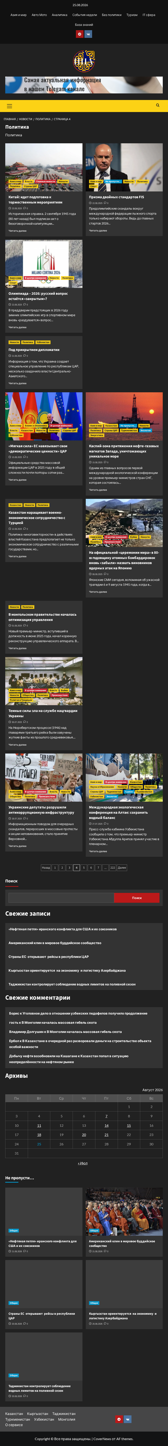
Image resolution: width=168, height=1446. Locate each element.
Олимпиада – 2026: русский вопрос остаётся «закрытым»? (38, 296)
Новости (63, 181)
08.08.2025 (97, 574)
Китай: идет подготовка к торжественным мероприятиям (35, 200)
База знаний (84, 24)
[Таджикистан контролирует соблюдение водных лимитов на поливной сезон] (43, 1356)
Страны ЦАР (30, 186)
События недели (84, 15)
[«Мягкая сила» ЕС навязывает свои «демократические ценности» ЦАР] (43, 416)
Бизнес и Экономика (36, 425)
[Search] (158, 105)
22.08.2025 (97, 203)
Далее (122, 868)
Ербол (14, 1041)
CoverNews (102, 1439)
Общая (14, 1230)
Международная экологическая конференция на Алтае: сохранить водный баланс (118, 812)
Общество (28, 695)
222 (112, 868)
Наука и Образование (102, 787)
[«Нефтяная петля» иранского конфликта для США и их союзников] (43, 1212)
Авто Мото (39, 15)
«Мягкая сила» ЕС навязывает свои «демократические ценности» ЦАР (38, 448)
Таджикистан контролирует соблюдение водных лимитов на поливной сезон (72, 984)
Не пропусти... (113, 181)
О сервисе (14, 1425)
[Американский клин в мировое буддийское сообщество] (124, 1212)
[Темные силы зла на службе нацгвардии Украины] (43, 681)
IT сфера (149, 15)
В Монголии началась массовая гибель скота (59, 1022)
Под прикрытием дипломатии (34, 349)
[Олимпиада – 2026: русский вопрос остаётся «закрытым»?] (43, 264)
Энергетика (96, 435)
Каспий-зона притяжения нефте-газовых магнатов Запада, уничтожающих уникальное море (124, 451)
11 (39, 1125)
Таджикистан (114, 791)
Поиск (11, 881)
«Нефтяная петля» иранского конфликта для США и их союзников (63, 929)
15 (129, 1125)
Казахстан (27, 430)
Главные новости (45, 181)
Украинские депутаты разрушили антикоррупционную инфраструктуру (41, 810)
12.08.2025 (17, 529)
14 (106, 1125)
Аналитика (59, 15)
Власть (29, 181)
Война (133, 537)
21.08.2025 (17, 356)
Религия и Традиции (21, 700)
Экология (145, 430)
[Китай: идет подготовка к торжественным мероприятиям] (43, 167)
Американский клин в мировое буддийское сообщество (55, 943)
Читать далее (17, 230)
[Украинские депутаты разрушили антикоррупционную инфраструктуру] (43, 778)
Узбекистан (43, 342)
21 (106, 1134)
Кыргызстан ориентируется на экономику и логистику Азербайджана (67, 970)
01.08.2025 (17, 625)
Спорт (93, 186)
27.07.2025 (97, 824)
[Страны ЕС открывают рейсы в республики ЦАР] (43, 1284)
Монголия (66, 1419)
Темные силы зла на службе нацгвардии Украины (43, 713)
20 (84, 1134)
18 (39, 1134)
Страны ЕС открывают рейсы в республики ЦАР (49, 957)
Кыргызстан (37, 1413)
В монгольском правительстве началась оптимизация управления (43, 617)
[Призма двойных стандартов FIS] (124, 167)
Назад (46, 868)
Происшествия (113, 541)
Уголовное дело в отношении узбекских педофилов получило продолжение (85, 1013)
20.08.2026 (17, 1323)
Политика (15, 186)
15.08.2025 (17, 457)
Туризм (132, 15)
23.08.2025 (17, 208)
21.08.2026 (17, 1251)
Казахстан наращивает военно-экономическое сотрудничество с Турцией (37, 518)
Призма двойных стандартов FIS (116, 197)
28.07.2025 (17, 818)
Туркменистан (129, 430)
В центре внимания (35, 278)
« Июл (83, 1163)
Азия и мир (18, 15)
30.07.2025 (17, 722)
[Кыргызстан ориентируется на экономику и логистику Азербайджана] (124, 1284)
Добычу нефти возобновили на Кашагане (43, 1056)
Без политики (111, 15)
